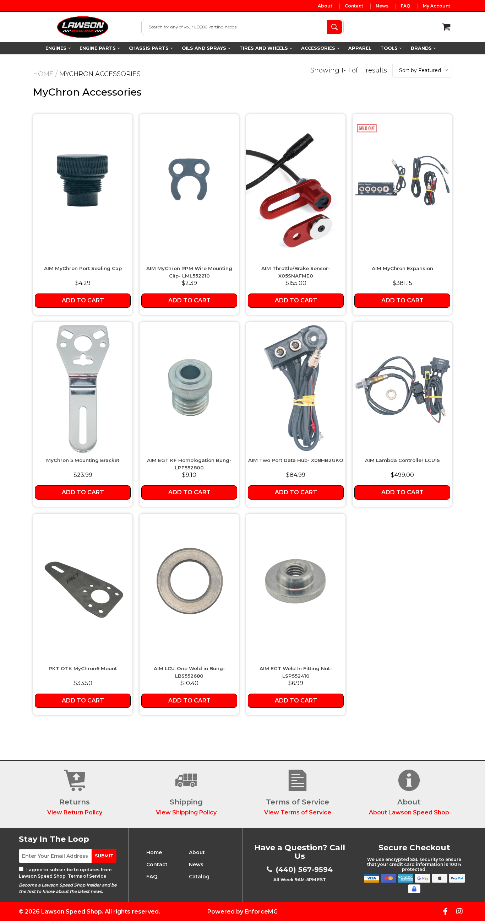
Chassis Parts (149, 48)
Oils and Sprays (205, 48)
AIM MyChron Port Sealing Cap (83, 268)
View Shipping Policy (186, 812)
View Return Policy (74, 812)
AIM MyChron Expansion (402, 268)
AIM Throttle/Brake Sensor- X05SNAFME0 (295, 271)
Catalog (199, 876)
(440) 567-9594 (304, 869)
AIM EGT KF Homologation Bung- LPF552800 (189, 463)
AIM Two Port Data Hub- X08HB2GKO (295, 460)
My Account (436, 6)
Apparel (359, 48)
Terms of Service (86, 876)
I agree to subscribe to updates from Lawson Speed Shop (65, 873)
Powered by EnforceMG (242, 911)
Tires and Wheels (264, 48)
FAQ (405, 6)
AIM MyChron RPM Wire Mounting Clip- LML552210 (189, 271)
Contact (354, 6)
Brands (422, 48)
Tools (389, 48)
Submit (104, 855)
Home (43, 74)
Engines (56, 48)
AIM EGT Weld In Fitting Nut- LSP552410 (296, 672)
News (382, 6)
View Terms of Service (297, 812)
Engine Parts (98, 48)
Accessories (319, 48)
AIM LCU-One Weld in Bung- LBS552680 (189, 672)
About (325, 6)
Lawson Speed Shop (71, 911)
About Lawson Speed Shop (409, 812)
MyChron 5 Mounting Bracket (82, 460)
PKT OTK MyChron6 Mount (83, 668)
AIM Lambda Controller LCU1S (402, 460)
